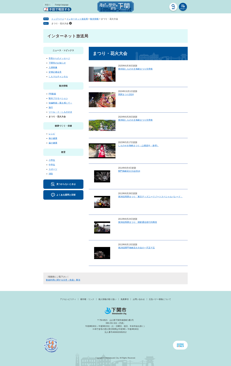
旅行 (51, 107)
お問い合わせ (139, 299)
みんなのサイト (163, 7)
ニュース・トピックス (63, 50)
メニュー (183, 7)
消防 (51, 174)
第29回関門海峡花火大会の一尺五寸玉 (136, 248)
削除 (70, 23)
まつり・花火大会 (59, 23)
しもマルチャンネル (58, 76)
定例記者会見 (55, 72)
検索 (173, 7)
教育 (63, 152)
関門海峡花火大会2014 (129, 171)
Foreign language (61, 5)
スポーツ (53, 169)
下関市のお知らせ (57, 63)
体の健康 (53, 138)
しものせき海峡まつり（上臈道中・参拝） (138, 145)
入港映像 (53, 67)
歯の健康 (53, 143)
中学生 (52, 165)
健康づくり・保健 (63, 126)
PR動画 (52, 94)
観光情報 (94, 19)
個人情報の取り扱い (107, 299)
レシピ (52, 134)
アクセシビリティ (68, 299)
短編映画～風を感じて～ (60, 103)
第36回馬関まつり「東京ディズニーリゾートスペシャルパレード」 (150, 197)
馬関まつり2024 (126, 94)
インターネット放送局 (77, 19)
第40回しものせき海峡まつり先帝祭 (135, 69)
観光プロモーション (58, 98)
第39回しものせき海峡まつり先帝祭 (135, 120)
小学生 (52, 160)
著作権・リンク (87, 299)
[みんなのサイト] (163, 7)
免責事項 (125, 299)
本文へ (47, 5)
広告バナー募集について (160, 299)
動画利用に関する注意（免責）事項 (63, 280)
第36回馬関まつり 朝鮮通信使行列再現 (137, 222)
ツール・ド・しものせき (60, 112)
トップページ (57, 19)
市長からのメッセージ (59, 58)
